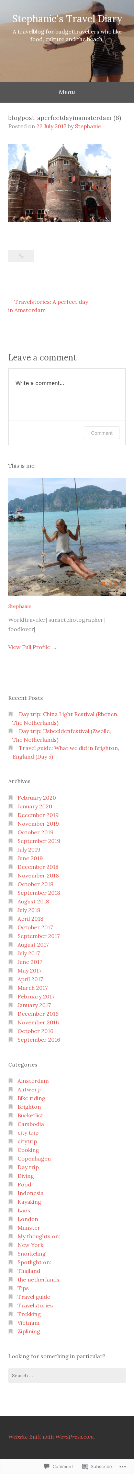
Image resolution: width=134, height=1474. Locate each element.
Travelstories (35, 1305)
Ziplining (29, 1331)
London (28, 1218)
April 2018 (30, 918)
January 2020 (35, 806)
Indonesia (31, 1193)
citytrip (27, 1141)
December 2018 (38, 866)
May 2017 (30, 970)
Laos (24, 1210)
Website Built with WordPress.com (51, 1436)
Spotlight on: (34, 1262)
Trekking (29, 1314)
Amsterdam (33, 1080)
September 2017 (39, 935)
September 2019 (39, 840)
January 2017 (34, 1005)
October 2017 (35, 927)
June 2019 (30, 858)
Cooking (28, 1149)
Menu (67, 92)
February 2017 (36, 996)
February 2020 (37, 797)
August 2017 (33, 944)
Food (24, 1184)
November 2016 (38, 1022)
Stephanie (88, 126)
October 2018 (35, 884)
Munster (29, 1227)
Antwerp (29, 1089)
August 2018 (33, 901)
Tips (23, 1288)
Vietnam (29, 1322)
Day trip (28, 1167)
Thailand (29, 1270)
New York (30, 1244)
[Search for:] (67, 1375)
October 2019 (36, 832)
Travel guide (34, 1296)
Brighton (29, 1106)
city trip (28, 1132)
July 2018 (29, 910)
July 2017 (29, 953)
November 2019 (38, 823)
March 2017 (33, 987)
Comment (102, 433)
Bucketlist (30, 1115)
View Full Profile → (32, 647)
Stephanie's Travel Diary (67, 18)
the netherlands (38, 1279)
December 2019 (38, 814)
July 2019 (29, 849)
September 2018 (39, 892)
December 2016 (38, 1013)
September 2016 (39, 1039)
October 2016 (35, 1030)
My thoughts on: (39, 1236)
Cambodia (31, 1123)
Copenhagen (34, 1158)
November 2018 (38, 875)
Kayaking (29, 1201)
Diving (26, 1175)
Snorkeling (32, 1253)
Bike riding (31, 1098)
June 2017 (30, 961)
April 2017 (30, 979)
